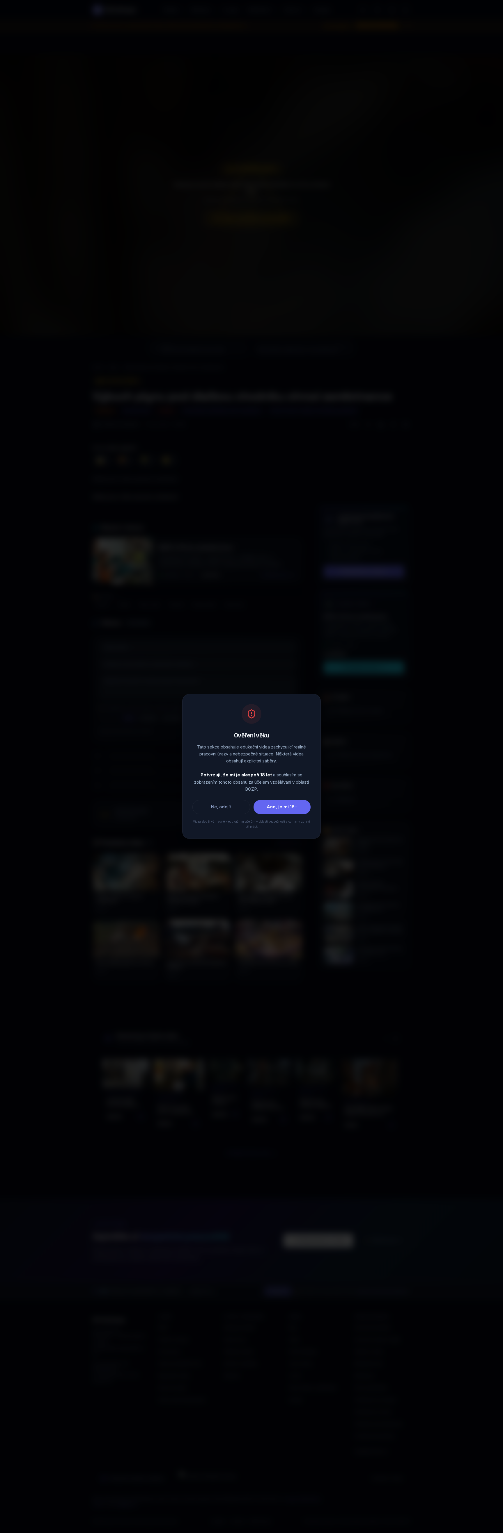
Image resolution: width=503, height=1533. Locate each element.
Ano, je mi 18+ (282, 807)
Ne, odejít (221, 807)
